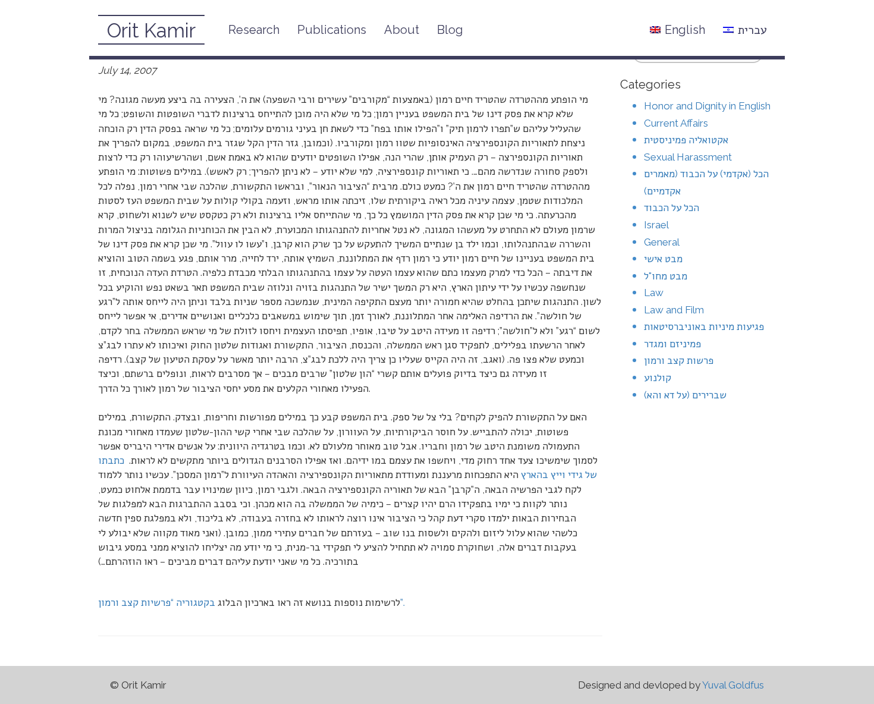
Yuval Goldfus (733, 685)
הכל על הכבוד (671, 207)
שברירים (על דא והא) (685, 395)
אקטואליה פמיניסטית (686, 140)
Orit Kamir (151, 30)
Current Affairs (676, 123)
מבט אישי (663, 259)
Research (253, 30)
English (685, 30)
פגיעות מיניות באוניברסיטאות (704, 326)
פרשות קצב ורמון (678, 360)
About (401, 30)
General (662, 242)
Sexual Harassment (688, 157)
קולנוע (657, 378)
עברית (752, 30)
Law (654, 292)
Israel (656, 225)
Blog (450, 30)
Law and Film (674, 310)
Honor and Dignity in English (707, 106)
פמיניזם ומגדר (672, 344)
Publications (331, 30)
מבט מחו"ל (665, 276)
